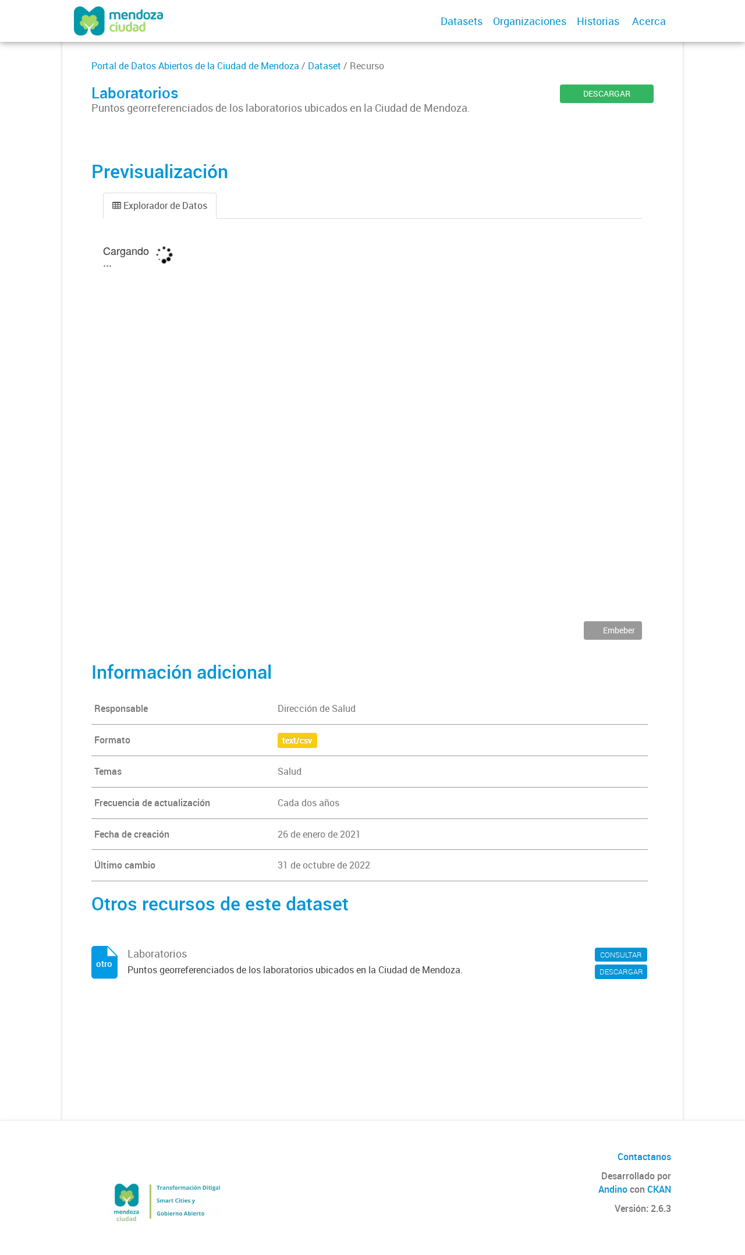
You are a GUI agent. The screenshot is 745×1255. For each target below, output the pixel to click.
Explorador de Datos (164, 205)
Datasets (462, 21)
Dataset (324, 65)
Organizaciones (529, 21)
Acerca (649, 21)
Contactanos (644, 1156)
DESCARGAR (606, 93)
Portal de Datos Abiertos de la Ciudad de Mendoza (195, 65)
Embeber (618, 630)
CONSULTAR (621, 954)
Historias (598, 21)
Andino (612, 1189)
